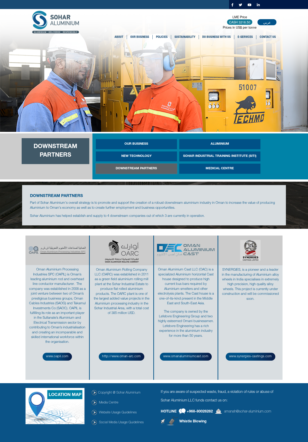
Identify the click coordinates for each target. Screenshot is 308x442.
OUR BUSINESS (139, 37)
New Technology (136, 156)
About (119, 37)
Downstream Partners (136, 168)
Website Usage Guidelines (118, 412)
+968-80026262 (200, 411)
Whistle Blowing (193, 422)
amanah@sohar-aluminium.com (247, 411)
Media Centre (108, 402)
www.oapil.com (57, 356)
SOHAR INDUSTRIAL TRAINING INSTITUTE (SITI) (219, 156)
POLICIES (162, 37)
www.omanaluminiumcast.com (186, 356)
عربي (267, 22)
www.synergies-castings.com (250, 356)
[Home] (57, 22)
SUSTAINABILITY (185, 37)
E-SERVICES (245, 37)
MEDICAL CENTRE (220, 168)
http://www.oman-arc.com (121, 356)
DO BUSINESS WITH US (216, 37)
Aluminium (220, 144)
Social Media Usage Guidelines (121, 422)
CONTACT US (268, 37)
